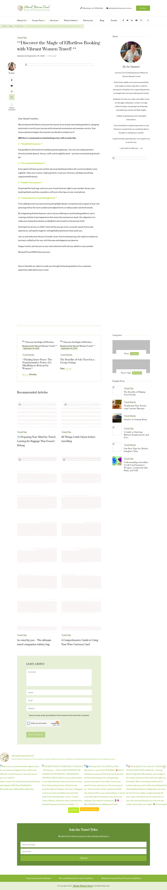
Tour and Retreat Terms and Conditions (76, 878)
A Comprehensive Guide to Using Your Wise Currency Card (79, 642)
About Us (21, 20)
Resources (88, 20)
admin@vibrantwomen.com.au (120, 8)
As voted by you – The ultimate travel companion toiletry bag (34, 642)
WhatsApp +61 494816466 (93, 8)
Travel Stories (130, 402)
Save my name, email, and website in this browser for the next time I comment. (59, 715)
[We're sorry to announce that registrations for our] (20, 784)
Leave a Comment (12, 109)
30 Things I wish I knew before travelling (78, 439)
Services (54, 20)
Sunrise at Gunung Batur (135, 419)
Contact (143, 8)
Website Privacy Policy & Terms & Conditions (121, 878)
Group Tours (38, 20)
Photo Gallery (70, 20)
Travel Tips (22, 37)
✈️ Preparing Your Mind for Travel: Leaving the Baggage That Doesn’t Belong (36, 441)
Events (114, 20)
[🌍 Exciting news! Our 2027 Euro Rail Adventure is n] (104, 784)
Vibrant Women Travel (83, 886)
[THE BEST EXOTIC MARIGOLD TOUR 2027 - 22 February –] (62, 784)
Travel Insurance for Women (38, 878)
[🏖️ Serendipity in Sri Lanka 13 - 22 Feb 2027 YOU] (146, 784)
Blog (102, 20)
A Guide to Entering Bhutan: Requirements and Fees (136, 435)
